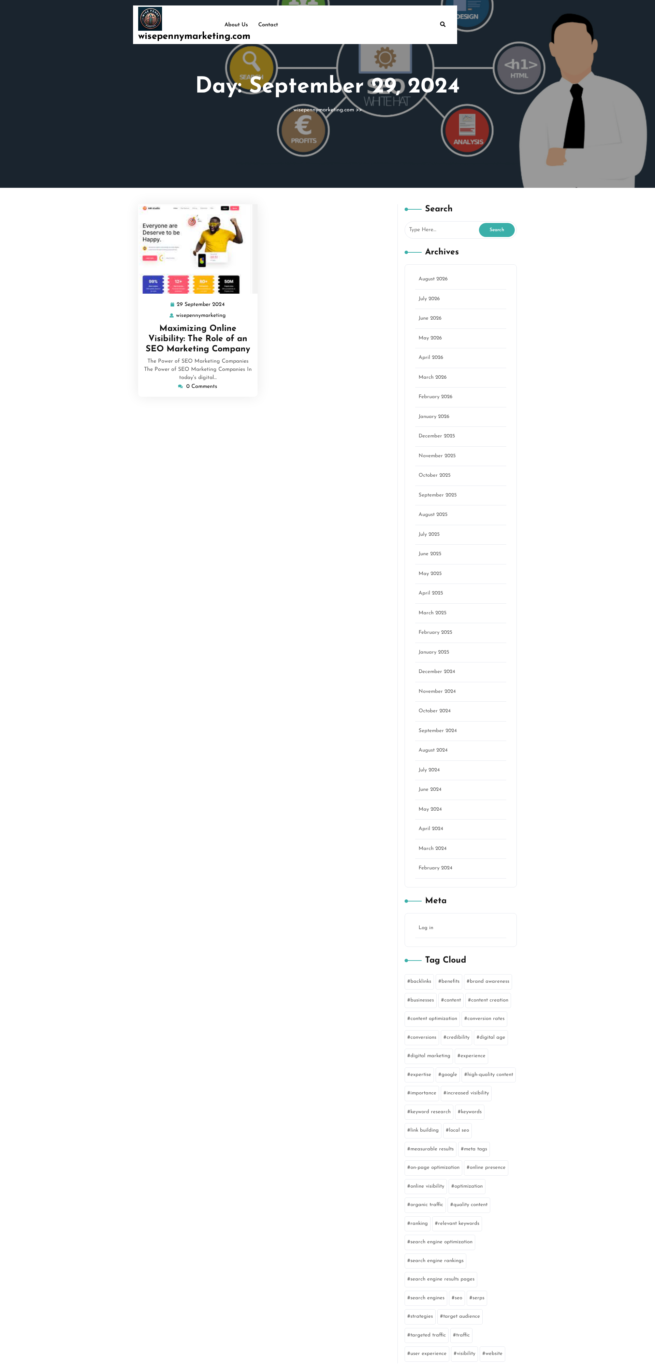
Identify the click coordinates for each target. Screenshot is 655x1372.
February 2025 (435, 632)
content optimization (433, 1018)
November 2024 (437, 691)
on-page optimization (435, 1167)
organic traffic (426, 1204)
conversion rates (486, 1018)
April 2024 (431, 828)
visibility (466, 1353)
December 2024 (437, 671)
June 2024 (430, 789)
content (452, 1000)
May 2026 (430, 338)
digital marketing (430, 1056)
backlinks (420, 981)
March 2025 (433, 613)
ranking (419, 1223)
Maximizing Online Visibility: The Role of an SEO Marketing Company (198, 338)
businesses (422, 1000)
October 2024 (435, 711)
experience (473, 1056)
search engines (427, 1298)
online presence (488, 1167)
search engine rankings (437, 1260)
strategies (421, 1316)
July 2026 (429, 299)
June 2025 (430, 554)
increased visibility (468, 1093)
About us (236, 25)
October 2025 (435, 475)
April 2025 (431, 593)
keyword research (430, 1112)
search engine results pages (442, 1279)
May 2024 (430, 809)
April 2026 (431, 357)
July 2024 (429, 770)
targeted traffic (428, 1335)
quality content (470, 1204)
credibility (458, 1037)
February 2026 (435, 397)
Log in (426, 927)
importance (423, 1093)
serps (478, 1298)
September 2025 (438, 495)
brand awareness (489, 981)
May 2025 (430, 573)
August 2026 (433, 279)
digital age (492, 1037)
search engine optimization (441, 1242)
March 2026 (433, 377)
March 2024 (433, 848)
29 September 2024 (201, 305)
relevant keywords (458, 1223)
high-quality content (490, 1074)
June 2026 (430, 318)
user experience (428, 1353)
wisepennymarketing (201, 316)
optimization (468, 1186)
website (494, 1353)
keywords (471, 1112)
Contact (268, 25)
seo (458, 1298)
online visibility (427, 1186)
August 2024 (433, 750)
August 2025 (433, 514)
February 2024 (435, 868)
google (449, 1074)
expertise (420, 1074)
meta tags (475, 1149)
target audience (461, 1316)
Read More (195, 249)
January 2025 (434, 652)
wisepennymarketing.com (194, 36)
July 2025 (429, 534)
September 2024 (438, 730)
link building (424, 1130)
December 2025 (437, 436)
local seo (459, 1130)
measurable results (432, 1149)
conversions (423, 1037)
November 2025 (437, 456)
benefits (450, 981)
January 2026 (434, 416)
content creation (489, 1000)
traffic (463, 1335)
